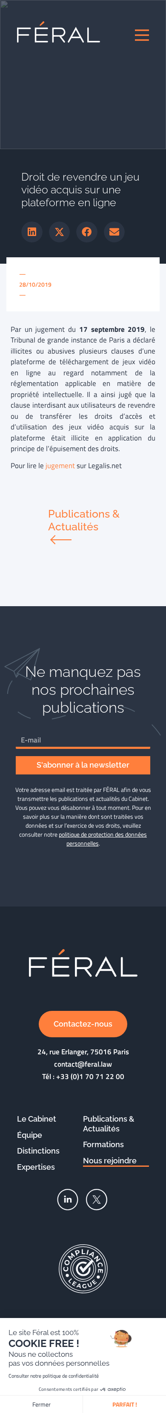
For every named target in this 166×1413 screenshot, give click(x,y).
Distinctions (38, 1150)
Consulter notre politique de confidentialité (54, 1376)
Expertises (36, 1167)
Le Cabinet (36, 1118)
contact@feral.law (83, 1064)
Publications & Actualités (109, 1123)
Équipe (29, 1135)
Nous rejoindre (110, 1160)
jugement (60, 465)
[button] (32, 232)
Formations (103, 1144)
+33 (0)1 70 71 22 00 (90, 1076)
